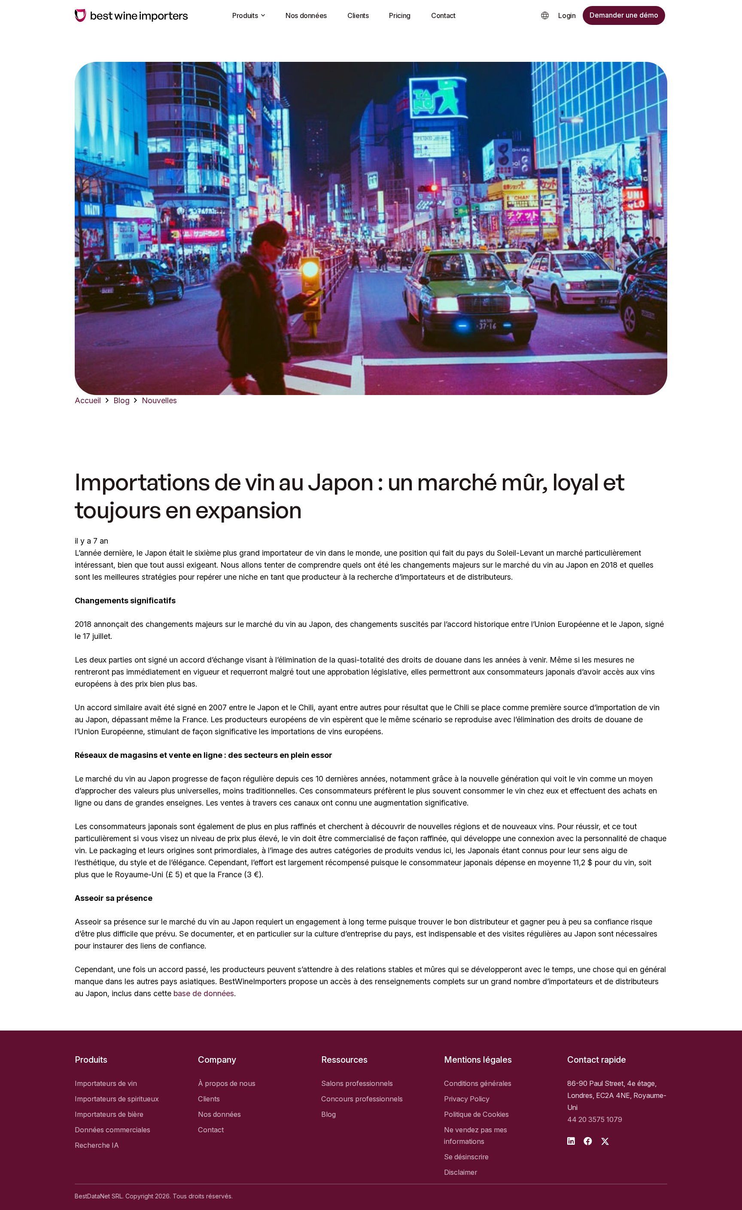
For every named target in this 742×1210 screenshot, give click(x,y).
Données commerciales (112, 1129)
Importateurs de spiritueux (117, 1098)
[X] (605, 1141)
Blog (121, 400)
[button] (545, 15)
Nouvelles (159, 400)
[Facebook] (588, 1141)
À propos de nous (226, 1083)
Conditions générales (477, 1083)
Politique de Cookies (476, 1114)
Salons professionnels (357, 1083)
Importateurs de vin (106, 1083)
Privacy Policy (467, 1098)
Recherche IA (97, 1145)
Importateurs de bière (109, 1114)
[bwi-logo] (131, 15)
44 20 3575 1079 (594, 1119)
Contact (211, 1129)
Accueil (88, 400)
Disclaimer (460, 1172)
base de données (203, 993)
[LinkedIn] (571, 1141)
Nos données (219, 1114)
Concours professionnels (362, 1098)
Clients (209, 1098)
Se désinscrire (466, 1156)
